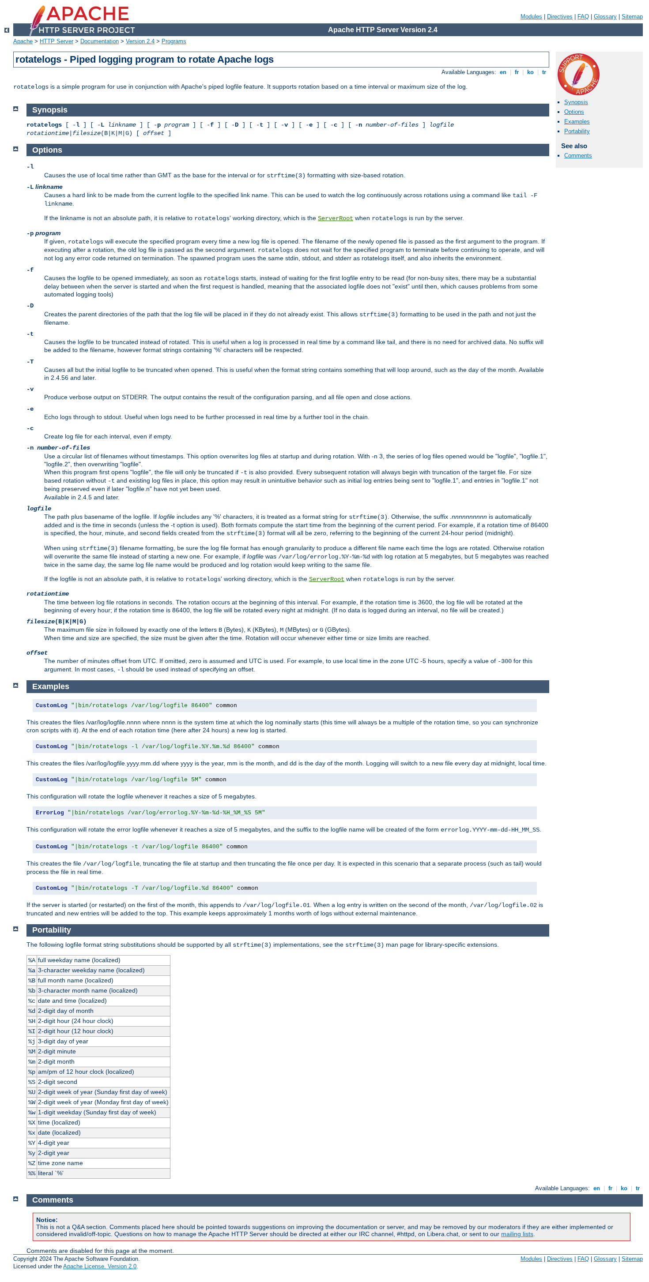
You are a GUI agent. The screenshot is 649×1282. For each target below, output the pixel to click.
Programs (174, 41)
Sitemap (632, 16)
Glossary (605, 16)
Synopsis (576, 102)
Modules (531, 16)
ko (530, 72)
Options (574, 112)
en (503, 72)
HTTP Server (56, 41)
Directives (560, 16)
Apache (23, 41)
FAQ (583, 16)
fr (517, 72)
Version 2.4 (140, 41)
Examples (577, 121)
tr (544, 72)
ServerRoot (335, 218)
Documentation (99, 41)
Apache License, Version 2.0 (99, 1266)
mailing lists (517, 1233)
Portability (577, 131)
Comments (578, 155)
